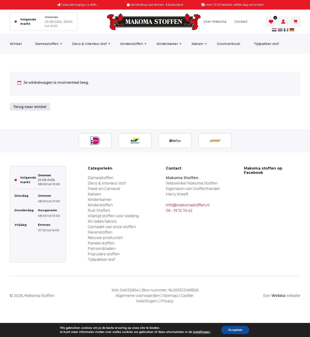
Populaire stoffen (104, 254)
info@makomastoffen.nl (188, 205)
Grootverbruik (228, 44)
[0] (271, 21)
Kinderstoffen (131, 44)
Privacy (167, 301)
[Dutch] (274, 30)
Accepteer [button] (235, 330)
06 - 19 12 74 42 (179, 210)
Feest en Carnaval (104, 189)
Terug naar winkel (29, 106)
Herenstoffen (100, 232)
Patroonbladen (102, 248)
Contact (240, 22)
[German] (292, 30)
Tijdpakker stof (266, 44)
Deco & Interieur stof (89, 44)
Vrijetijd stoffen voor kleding (113, 216)
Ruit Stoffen (99, 210)
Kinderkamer (167, 44)
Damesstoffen (47, 44)
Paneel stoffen (101, 243)
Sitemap (170, 295)
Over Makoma (214, 22)
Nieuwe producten (105, 238)
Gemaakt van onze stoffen (112, 227)
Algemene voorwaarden (138, 295)
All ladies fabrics (102, 221)
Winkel (16, 44)
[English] (280, 30)
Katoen (197, 44)
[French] (286, 30)
